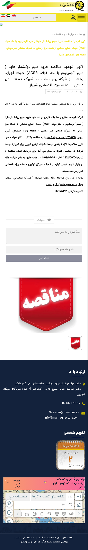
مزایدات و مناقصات (64, 34)
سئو (49, 542)
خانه (79, 34)
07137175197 (71, 403)
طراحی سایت (60, 542)
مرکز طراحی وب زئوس (33, 542)
